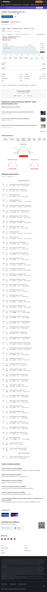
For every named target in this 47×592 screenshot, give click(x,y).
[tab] (6, 139)
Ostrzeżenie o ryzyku (22, 584)
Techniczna (27, 28)
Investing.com (4, 120)
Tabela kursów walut (34, 4)
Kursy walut (7, 4)
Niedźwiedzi (19, 95)
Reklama (26, 547)
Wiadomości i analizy (17, 28)
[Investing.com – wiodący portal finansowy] (7, 1)
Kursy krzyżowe (25, 4)
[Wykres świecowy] (2, 34)
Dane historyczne (9, 31)
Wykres (9, 28)
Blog (2, 545)
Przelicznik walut (17, 31)
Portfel (2, 550)
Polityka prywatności (13, 584)
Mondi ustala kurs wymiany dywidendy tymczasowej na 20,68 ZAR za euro (19, 125)
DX (41, 4)
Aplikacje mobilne (4, 547)
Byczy (31, 95)
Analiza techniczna (7, 135)
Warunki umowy (4, 584)
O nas (25, 545)
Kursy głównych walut (16, 4)
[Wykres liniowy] (4, 34)
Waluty (2, 4)
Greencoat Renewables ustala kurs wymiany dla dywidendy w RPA (17, 112)
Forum (32, 28)
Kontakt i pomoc (27, 550)
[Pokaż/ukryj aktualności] (30, 34)
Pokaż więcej (43, 131)
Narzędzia (3, 553)
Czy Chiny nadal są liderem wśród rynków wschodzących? (15, 118)
